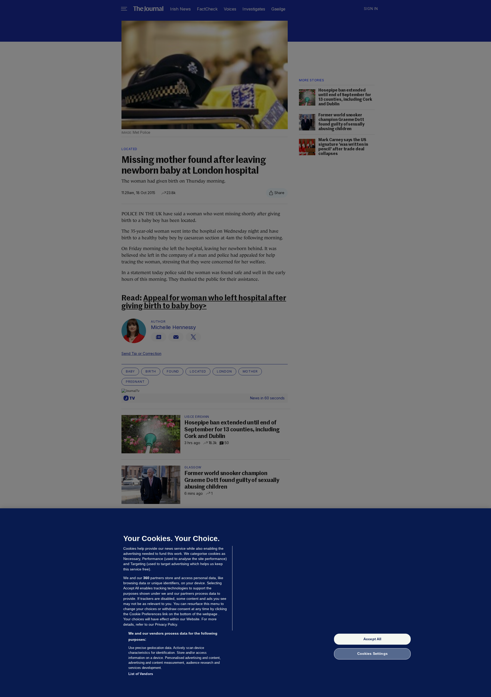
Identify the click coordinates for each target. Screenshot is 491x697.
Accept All (372, 639)
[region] (245, 602)
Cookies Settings (372, 654)
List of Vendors (140, 674)
